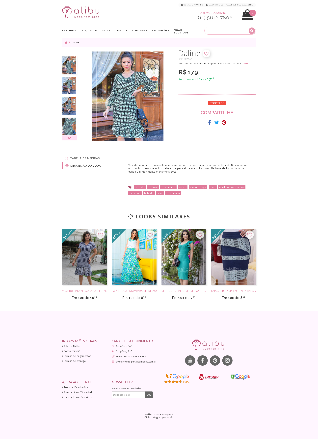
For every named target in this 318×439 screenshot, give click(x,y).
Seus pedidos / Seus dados (79, 392)
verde (182, 187)
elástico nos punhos (231, 187)
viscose (153, 187)
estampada (173, 193)
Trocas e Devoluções (75, 387)
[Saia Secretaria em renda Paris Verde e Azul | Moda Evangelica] (233, 257)
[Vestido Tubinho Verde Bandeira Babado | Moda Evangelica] (183, 257)
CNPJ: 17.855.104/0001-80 (159, 417)
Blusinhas (139, 30)
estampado (168, 187)
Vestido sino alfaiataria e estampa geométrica (84, 291)
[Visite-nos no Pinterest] (215, 360)
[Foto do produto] (69, 65)
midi (212, 187)
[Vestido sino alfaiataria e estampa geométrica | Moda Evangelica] (84, 257)
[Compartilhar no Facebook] (209, 122)
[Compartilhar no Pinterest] (224, 122)
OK (149, 394)
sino (160, 193)
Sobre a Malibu (71, 346)
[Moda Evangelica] (81, 12)
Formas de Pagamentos (77, 356)
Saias (106, 30)
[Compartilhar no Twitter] (216, 122)
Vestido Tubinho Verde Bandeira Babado (183, 291)
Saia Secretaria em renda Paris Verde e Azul (233, 291)
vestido (139, 187)
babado (149, 193)
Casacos (121, 30)
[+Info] (245, 64)
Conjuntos (89, 30)
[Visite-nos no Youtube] (190, 360)
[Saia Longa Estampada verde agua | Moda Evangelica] (134, 257)
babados (135, 193)
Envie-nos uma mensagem (131, 356)
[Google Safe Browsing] (240, 377)
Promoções (160, 30)
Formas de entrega (74, 360)
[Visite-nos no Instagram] (227, 360)
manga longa (198, 187)
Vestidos (69, 30)
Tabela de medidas (84, 158)
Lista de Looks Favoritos (77, 397)
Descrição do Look (85, 165)
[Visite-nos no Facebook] (202, 360)
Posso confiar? (71, 351)
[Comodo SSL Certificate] (208, 377)
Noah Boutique (181, 31)
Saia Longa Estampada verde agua (134, 291)
